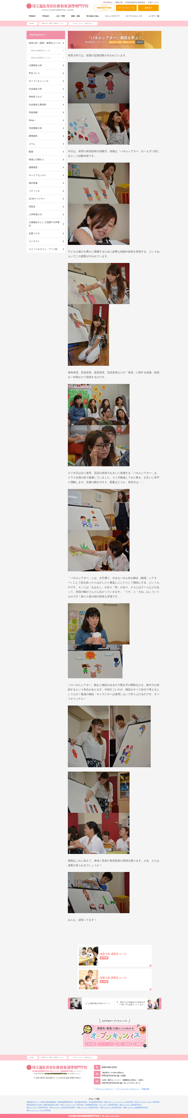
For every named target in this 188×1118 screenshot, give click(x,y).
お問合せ (109, 2)
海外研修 (33, 183)
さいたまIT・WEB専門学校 (108, 1104)
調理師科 (33, 136)
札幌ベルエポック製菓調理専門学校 (135, 1107)
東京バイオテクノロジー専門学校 (72, 1104)
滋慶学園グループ (33, 1102)
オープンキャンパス (126, 8)
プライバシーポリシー (104, 1089)
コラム (32, 144)
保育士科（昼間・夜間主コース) (121, 42)
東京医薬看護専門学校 (65, 1102)
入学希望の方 (35, 214)
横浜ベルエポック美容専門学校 (130, 1104)
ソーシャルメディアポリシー (127, 1089)
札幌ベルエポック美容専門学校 (110, 1107)
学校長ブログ (35, 97)
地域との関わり (36, 159)
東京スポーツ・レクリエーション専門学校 (118, 1102)
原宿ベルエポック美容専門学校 (37, 1107)
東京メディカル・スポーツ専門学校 (147, 1102)
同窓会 (32, 206)
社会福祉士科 (35, 89)
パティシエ (34, 191)
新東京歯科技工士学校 (34, 1104)
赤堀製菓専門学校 (91, 1104)
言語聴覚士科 (35, 128)
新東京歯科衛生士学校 (51, 1104)
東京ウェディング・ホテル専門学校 (39, 1110)
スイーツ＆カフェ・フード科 (43, 249)
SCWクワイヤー (37, 199)
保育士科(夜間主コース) (40, 51)
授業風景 (140, 42)
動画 (31, 151)
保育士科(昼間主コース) (40, 58)
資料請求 (148, 8)
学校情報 (33, 112)
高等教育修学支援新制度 (135, 2)
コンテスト (34, 241)
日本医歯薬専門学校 (95, 1102)
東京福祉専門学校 (81, 1102)
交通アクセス (153, 2)
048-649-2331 (109, 1067)
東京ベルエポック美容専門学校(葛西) (62, 1107)
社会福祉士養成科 (37, 104)
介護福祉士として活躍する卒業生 (44, 224)
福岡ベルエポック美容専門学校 (87, 1107)
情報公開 (118, 2)
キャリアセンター (37, 175)
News (31, 120)
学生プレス (34, 73)
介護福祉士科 (35, 65)
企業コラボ (34, 233)
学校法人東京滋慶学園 (48, 1102)
